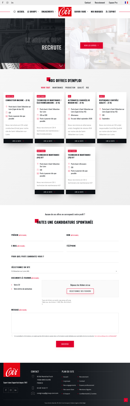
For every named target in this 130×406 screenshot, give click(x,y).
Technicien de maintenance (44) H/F (48, 156)
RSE (87, 87)
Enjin (84, 403)
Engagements (48, 12)
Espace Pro (113, 2)
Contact (88, 2)
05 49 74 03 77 (42, 388)
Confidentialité (84, 394)
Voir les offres (90, 45)
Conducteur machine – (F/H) (18, 100)
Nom (72, 235)
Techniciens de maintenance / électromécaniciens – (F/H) (49, 101)
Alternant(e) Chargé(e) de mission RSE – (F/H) (79, 101)
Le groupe (32, 12)
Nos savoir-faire (68, 389)
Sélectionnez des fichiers (80, 291)
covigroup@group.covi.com (47, 393)
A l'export (66, 394)
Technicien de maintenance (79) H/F (79, 156)
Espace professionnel (86, 385)
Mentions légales (85, 389)
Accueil (20, 12)
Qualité (80, 87)
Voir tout (45, 87)
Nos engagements (69, 385)
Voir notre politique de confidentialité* (105, 336)
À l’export (111, 12)
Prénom (18, 235)
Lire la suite (16, 141)
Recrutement (100, 2)
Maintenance (58, 87)
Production (70, 87)
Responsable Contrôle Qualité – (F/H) (108, 101)
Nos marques (97, 12)
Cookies (93, 394)
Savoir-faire (80, 12)
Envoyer (65, 344)
